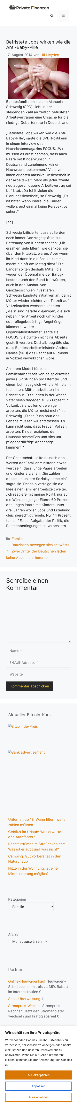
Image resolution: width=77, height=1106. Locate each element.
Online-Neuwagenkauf (26, 981)
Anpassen (38, 1086)
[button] (51, 16)
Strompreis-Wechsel (24, 1006)
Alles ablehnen (38, 1097)
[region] (38, 1066)
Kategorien (17, 899)
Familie (17, 539)
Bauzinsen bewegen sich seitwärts (40, 545)
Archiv (13, 934)
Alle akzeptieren (38, 1075)
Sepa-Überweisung (24, 999)
